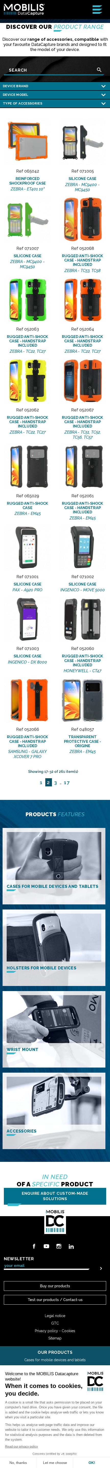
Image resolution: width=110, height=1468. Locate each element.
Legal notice (55, 1316)
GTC (55, 1323)
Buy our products (55, 1286)
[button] (55, 1196)
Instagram (59, 1246)
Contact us (27, 138)
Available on (27, 150)
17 (67, 782)
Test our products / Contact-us (55, 1299)
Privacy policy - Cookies (55, 1331)
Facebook (34, 1246)
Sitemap (55, 1338)
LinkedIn (71, 1246)
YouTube (46, 1246)
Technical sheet (27, 127)
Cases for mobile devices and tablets (55, 1360)
